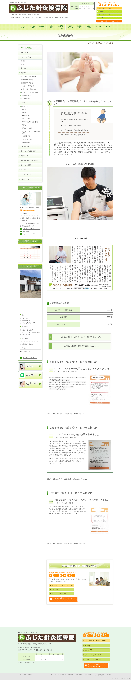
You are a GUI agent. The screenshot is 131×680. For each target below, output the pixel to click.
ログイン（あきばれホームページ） (121, 678)
